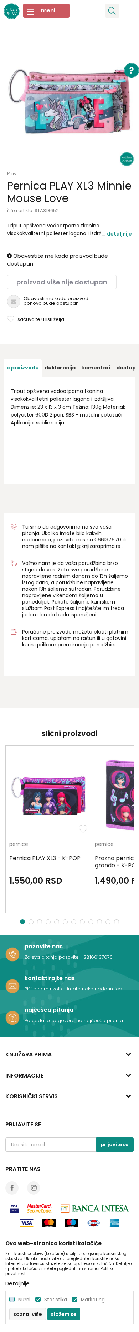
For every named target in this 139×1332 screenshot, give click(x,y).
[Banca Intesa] (95, 1208)
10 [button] (100, 921)
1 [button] (23, 921)
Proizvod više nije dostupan (61, 282)
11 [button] (108, 921)
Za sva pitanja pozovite (52, 957)
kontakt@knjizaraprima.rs (89, 546)
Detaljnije (119, 233)
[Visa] (14, 1208)
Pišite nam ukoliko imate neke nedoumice (73, 988)
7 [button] (74, 921)
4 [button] (49, 921)
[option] (69, 102)
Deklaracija (60, 367)
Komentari (95, 367)
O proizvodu (22, 367)
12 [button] (117, 921)
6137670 (111, 539)
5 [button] (57, 921)
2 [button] (31, 921)
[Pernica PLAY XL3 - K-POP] (48, 795)
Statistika (55, 1300)
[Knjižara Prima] (12, 10)
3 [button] (40, 921)
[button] (112, 11)
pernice (18, 845)
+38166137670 (96, 957)
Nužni (24, 1300)
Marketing (93, 1300)
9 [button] (91, 921)
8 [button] (83, 921)
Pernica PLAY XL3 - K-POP (45, 858)
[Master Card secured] (39, 1208)
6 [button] (66, 921)
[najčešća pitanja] (12, 1018)
